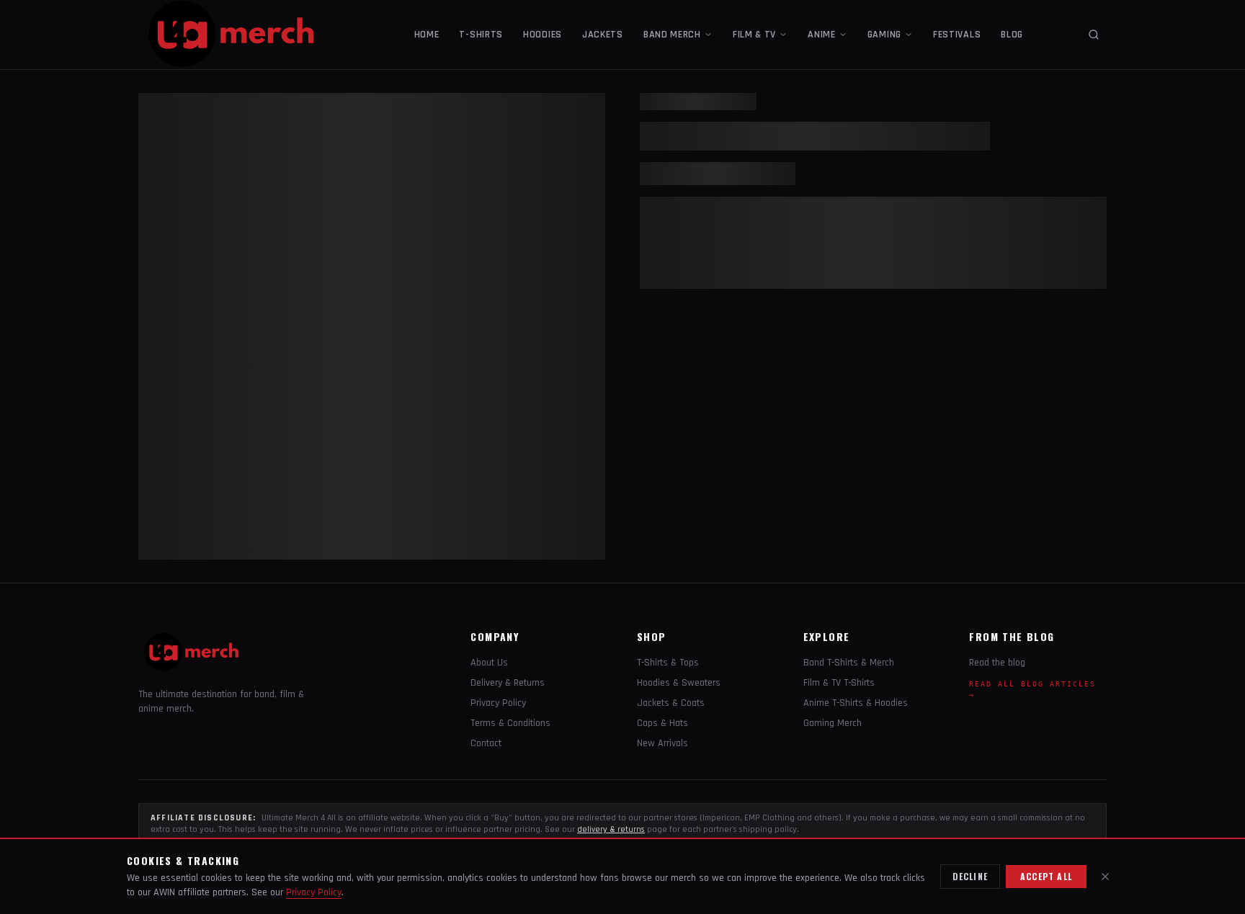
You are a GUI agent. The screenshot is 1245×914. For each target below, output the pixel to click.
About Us (489, 662)
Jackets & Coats (671, 702)
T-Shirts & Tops (668, 662)
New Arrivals (662, 743)
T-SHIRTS (481, 34)
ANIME (822, 34)
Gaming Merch (832, 723)
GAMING (884, 34)
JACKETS (602, 34)
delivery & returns (611, 829)
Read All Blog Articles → (1032, 689)
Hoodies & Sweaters (678, 682)
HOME (426, 34)
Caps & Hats (662, 723)
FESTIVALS (957, 34)
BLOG (1012, 34)
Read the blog (997, 662)
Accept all (1046, 876)
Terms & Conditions (510, 723)
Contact (485, 743)
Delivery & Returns (507, 682)
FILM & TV (754, 34)
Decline (970, 876)
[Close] (1105, 877)
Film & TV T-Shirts (839, 682)
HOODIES (542, 34)
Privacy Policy (498, 702)
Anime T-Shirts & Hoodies (855, 702)
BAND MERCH (672, 34)
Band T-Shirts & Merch (848, 662)
